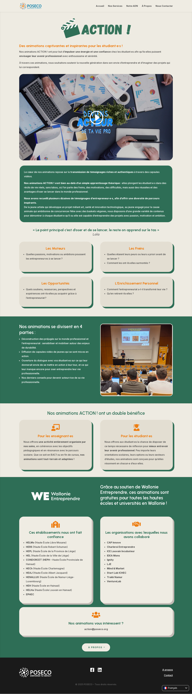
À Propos (147, 6)
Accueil (100, 6)
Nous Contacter (164, 6)
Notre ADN (132, 6)
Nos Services (115, 6)
